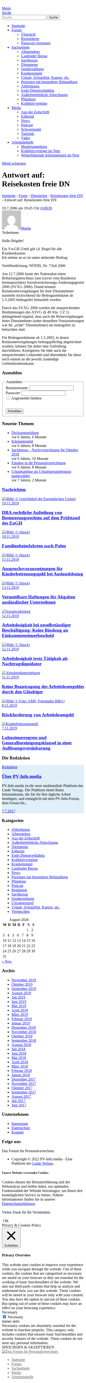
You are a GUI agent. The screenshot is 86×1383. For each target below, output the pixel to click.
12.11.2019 (10, 616)
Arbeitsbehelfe (22, 142)
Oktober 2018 (21, 1036)
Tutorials (27, 134)
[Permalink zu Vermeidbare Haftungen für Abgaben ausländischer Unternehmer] (16, 583)
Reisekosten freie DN (66, 196)
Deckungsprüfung (25, 433)
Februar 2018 (21, 1071)
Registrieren (30, 39)
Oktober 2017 (21, 1088)
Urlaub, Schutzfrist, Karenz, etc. (45, 77)
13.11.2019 (10, 587)
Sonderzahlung (32, 69)
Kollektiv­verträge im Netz (40, 151)
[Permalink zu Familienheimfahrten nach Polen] (16, 532)
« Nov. (7, 961)
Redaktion (9, 767)
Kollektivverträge (34, 103)
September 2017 (23, 1092)
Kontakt (17, 1132)
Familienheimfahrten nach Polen (34, 545)
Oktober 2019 (21, 984)
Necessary (15, 1317)
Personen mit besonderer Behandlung (49, 82)
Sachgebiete (20, 47)
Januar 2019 (20, 1023)
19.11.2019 (10, 503)
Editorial (27, 116)
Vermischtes (20, 911)
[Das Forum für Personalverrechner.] (30, 1351)
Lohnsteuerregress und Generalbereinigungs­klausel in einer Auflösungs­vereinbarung (37, 743)
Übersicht (28, 34)
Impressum (19, 1124)
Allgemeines (30, 52)
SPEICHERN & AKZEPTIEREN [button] (28, 1347)
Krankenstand (31, 73)
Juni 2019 (18, 1002)
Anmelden (15, 411)
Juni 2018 (18, 1053)
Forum (16, 30)
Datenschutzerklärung (18, 1204)
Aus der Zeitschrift (35, 112)
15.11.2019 (10, 559)
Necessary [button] (9, 1312)
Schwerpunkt (31, 129)
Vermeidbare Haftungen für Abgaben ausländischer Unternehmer (38, 599)
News (25, 121)
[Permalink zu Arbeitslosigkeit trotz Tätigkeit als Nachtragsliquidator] (16, 645)
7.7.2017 (8, 811)
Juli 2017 (18, 1101)
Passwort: (13, 393)
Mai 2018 (18, 1058)
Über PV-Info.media (22, 776)
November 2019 (23, 980)
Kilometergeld (22, 441)
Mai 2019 (18, 1006)
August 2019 (21, 993)
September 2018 (23, 1040)
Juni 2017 (18, 1105)
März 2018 (19, 1066)
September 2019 (23, 989)
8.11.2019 (9, 705)
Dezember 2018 (23, 1027)
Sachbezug (29, 60)
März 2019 (19, 1015)
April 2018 (19, 1062)
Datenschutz (20, 1128)
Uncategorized (22, 903)
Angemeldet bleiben (26, 398)
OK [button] (6, 1221)
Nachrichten (14, 489)
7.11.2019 (9, 728)
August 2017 (21, 1096)
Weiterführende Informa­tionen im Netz (50, 155)
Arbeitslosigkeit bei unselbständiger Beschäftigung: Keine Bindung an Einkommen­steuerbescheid (36, 630)
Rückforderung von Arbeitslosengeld (38, 714)
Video (25, 138)
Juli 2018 (18, 1049)
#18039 (46, 208)
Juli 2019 (18, 997)
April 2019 (19, 1010)
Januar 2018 (20, 1075)
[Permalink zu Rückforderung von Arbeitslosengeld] (33, 701)
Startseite (18, 26)
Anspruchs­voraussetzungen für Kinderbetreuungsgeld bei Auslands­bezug (42, 571)
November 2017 (23, 1084)
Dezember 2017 (23, 1079)
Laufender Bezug (34, 56)
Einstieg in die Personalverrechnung (38, 463)
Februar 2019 (21, 1019)
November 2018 (23, 1032)
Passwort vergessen (35, 43)
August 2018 (21, 1045)
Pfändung (28, 99)
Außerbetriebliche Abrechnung (44, 95)
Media (16, 108)
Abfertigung (30, 86)
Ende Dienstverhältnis (37, 90)
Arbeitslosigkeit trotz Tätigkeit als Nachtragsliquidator (35, 661)
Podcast (27, 125)
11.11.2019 (10, 677)
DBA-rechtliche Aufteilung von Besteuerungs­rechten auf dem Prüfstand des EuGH (41, 518)
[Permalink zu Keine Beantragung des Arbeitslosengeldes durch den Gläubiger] (21, 673)
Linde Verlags (42, 1163)
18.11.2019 (10, 536)
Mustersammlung (34, 147)
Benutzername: (17, 388)
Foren (23, 196)
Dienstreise (29, 65)
